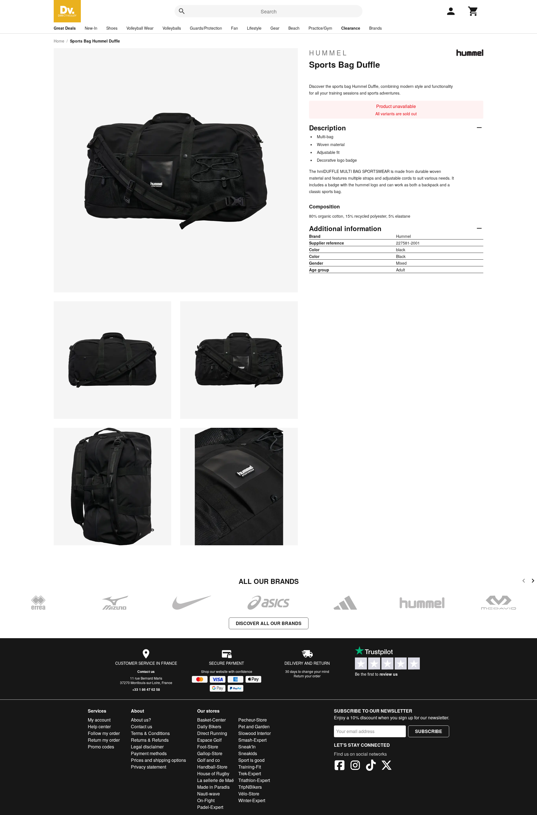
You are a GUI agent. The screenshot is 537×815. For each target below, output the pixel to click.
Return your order (307, 675)
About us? (141, 720)
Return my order (104, 740)
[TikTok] (370, 766)
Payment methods (149, 753)
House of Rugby (213, 773)
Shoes (111, 28)
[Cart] (473, 11)
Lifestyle (254, 28)
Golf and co (208, 760)
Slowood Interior (254, 733)
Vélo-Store (248, 793)
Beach (294, 28)
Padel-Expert (210, 807)
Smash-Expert (252, 740)
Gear (274, 28)
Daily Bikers (209, 726)
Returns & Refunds (150, 740)
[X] (386, 766)
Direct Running (212, 733)
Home (59, 41)
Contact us (146, 671)
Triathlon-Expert (254, 780)
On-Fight (206, 800)
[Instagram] (355, 766)
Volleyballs (171, 28)
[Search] (182, 11)
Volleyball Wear (140, 28)
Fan (234, 28)
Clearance (350, 28)
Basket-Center (211, 720)
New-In (91, 28)
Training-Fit (249, 767)
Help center (99, 726)
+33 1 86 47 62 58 (146, 689)
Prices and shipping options (158, 760)
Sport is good (251, 760)
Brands (375, 28)
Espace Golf (209, 740)
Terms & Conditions (150, 733)
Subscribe (428, 731)
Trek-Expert (249, 773)
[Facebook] (339, 766)
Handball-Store (212, 767)
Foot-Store (207, 746)
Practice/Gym (320, 28)
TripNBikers (250, 787)
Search (269, 11)
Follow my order (104, 733)
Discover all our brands (269, 623)
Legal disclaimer (147, 746)
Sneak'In (247, 746)
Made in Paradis (213, 787)
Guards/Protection (206, 28)
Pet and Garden (254, 726)
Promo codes (101, 746)
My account (99, 720)
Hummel (328, 52)
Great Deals (65, 28)
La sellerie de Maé (215, 780)
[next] (533, 581)
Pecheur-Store (252, 720)
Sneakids (247, 753)
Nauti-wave (208, 793)
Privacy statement (148, 767)
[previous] (524, 581)
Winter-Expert (251, 800)
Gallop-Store (209, 753)
